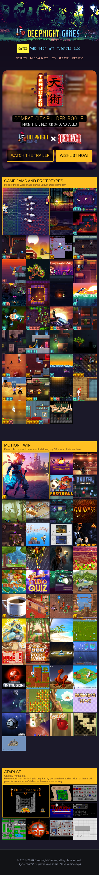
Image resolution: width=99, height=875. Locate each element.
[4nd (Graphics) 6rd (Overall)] (14, 294)
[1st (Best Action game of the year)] (26, 475)
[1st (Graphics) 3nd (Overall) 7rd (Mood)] (61, 389)
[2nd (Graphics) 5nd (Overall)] (85, 199)
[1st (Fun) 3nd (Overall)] (14, 365)
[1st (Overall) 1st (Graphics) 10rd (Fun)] (14, 412)
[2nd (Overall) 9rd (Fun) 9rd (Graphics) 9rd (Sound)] (38, 318)
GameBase (77, 58)
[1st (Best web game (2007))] (14, 606)
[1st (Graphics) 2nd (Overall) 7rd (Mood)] (61, 318)
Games (23, 48)
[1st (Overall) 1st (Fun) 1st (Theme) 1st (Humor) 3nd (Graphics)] (38, 412)
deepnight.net (49, 32)
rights (65, 860)
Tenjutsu (22, 58)
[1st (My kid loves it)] (38, 247)
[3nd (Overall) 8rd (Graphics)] (85, 318)
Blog (77, 48)
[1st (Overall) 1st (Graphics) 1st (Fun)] (85, 365)
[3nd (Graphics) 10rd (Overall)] (14, 247)
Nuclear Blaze (39, 58)
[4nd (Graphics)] (85, 389)
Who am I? (38, 48)
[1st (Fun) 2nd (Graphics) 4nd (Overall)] (14, 389)
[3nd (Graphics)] (14, 318)
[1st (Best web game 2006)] (85, 606)
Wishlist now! (74, 155)
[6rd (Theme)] (14, 271)
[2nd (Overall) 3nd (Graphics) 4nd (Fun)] (38, 341)
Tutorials (64, 48)
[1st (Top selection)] (61, 247)
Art (51, 48)
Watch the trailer (30, 155)
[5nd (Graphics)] (85, 223)
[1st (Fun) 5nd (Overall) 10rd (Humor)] (85, 247)
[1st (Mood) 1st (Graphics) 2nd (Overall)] (38, 389)
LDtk (53, 58)
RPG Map (64, 58)
